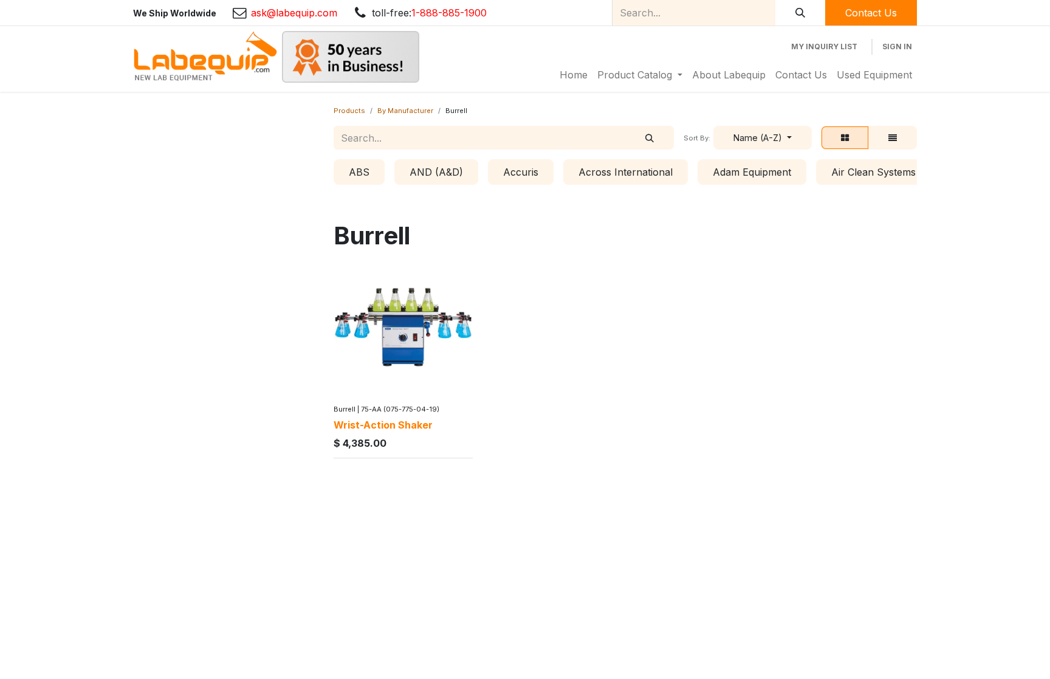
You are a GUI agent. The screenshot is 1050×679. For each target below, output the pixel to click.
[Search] (800, 13)
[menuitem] (573, 75)
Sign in (897, 46)
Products (349, 110)
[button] (762, 138)
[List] (892, 138)
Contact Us (871, 13)
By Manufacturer (405, 110)
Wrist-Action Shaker (383, 425)
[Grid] (845, 138)
